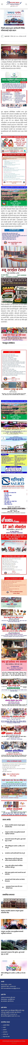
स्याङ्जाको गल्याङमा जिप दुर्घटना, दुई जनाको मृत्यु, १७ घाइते (15, 840)
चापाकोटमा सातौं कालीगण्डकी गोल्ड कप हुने (15, 853)
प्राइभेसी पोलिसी (6, 1025)
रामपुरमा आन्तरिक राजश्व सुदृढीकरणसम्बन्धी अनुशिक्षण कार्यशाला (15, 833)
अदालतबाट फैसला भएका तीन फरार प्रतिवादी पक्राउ (14, 887)
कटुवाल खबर (7, 36)
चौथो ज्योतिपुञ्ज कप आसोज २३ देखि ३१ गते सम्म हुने (15, 847)
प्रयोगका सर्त (5, 1034)
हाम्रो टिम (4, 1030)
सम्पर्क (4, 1027)
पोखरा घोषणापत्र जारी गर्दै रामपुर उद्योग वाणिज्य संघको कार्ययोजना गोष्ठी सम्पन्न (14, 859)
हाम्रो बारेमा (5, 1032)
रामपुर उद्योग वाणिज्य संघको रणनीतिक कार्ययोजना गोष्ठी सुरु (14, 866)
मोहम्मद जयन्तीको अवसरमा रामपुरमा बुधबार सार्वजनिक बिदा (15, 826)
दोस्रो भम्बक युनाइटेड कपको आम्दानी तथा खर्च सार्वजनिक (15, 873)
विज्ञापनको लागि (6, 1037)
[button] (2, 4)
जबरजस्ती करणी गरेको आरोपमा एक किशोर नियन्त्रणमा (15, 880)
